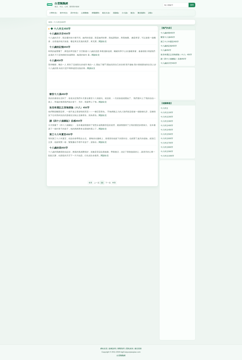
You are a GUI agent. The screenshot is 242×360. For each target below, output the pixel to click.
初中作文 (63, 13)
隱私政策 (129, 349)
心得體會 (84, 13)
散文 (132, 13)
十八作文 (164, 108)
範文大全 (105, 13)
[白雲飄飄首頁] (50, 5)
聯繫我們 (121, 349)
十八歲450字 (56, 60)
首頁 (50, 22)
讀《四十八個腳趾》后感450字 (65, 121)
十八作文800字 (167, 147)
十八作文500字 (167, 134)
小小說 (124, 13)
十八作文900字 (167, 151)
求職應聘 (95, 13)
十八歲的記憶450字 (59, 47)
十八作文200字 (167, 117)
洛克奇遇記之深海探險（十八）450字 (69, 107)
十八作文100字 (167, 112)
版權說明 (112, 349)
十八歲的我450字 (58, 147)
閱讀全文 (103, 41)
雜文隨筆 (141, 13)
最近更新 (138, 349)
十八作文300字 (167, 121)
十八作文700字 (167, 143)
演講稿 (115, 13)
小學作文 (52, 13)
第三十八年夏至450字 (61, 134)
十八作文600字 (167, 138)
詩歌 (150, 13)
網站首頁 (103, 349)
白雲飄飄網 (61, 3)
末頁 (114, 183)
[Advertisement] (102, 81)
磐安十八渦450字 (58, 94)
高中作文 (74, 13)
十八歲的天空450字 (59, 33)
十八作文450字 (60, 22)
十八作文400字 (167, 125)
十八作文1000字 (167, 156)
